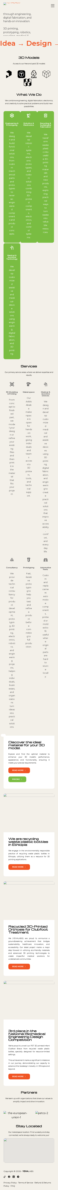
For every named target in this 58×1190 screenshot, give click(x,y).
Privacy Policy (10, 1182)
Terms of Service (25, 1182)
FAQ (13, 1186)
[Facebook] (9, 1177)
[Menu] (52, 5)
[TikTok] (5, 1177)
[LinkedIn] (14, 1177)
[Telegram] (18, 1177)
